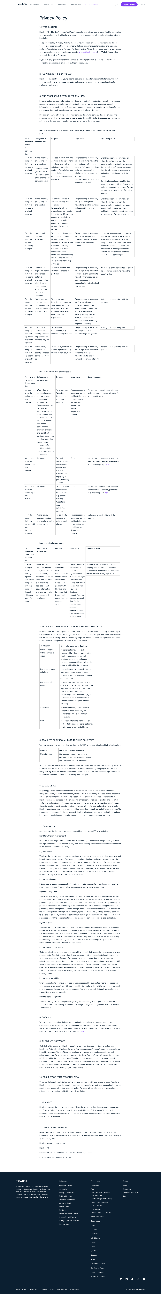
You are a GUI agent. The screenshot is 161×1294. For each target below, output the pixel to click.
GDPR (52, 1289)
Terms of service (21, 1289)
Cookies (44, 1289)
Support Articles (62, 1289)
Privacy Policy (33, 1289)
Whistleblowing (74, 1289)
